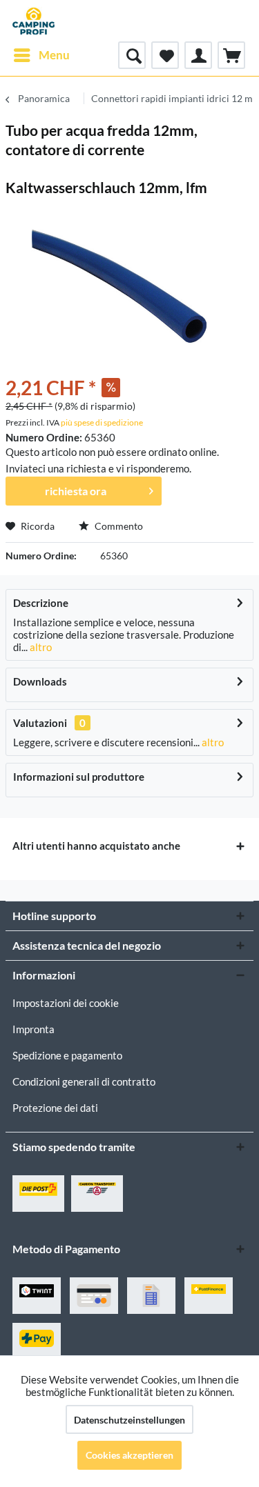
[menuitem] (41, 55)
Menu (54, 55)
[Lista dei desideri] (165, 55)
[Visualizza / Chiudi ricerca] (132, 55)
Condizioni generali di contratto (83, 1081)
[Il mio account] (198, 55)
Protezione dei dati (55, 1107)
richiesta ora (75, 490)
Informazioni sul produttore (78, 776)
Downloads (40, 681)
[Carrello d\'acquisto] (231, 55)
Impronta (33, 1029)
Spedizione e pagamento (67, 1055)
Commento (118, 526)
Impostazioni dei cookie (65, 1003)
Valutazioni (40, 723)
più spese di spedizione (102, 422)
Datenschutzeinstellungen (129, 1420)
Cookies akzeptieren (129, 1455)
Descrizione (40, 603)
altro (40, 647)
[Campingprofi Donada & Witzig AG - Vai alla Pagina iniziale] (33, 20)
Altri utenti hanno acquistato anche (96, 845)
